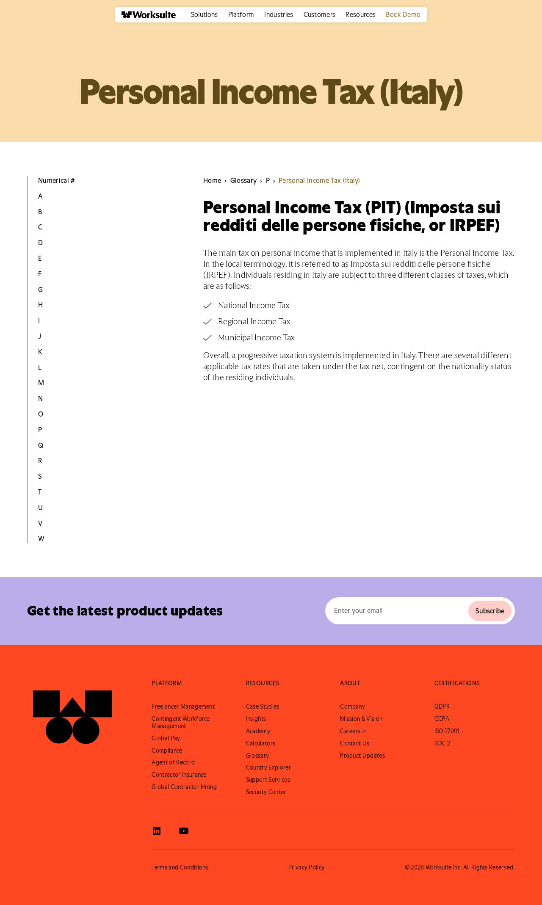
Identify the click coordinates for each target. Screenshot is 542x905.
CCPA (441, 719)
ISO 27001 (447, 731)
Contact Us (354, 743)
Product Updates (362, 755)
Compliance (167, 750)
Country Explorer (268, 767)
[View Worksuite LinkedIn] (157, 831)
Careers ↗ (352, 731)
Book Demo (403, 14)
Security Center (266, 792)
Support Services (268, 780)
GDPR (442, 706)
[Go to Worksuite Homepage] (72, 713)
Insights (256, 719)
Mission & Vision (361, 719)
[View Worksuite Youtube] (184, 831)
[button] (204, 14)
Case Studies (262, 706)
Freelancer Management (183, 706)
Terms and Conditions (180, 867)
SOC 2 (442, 743)
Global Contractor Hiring (184, 787)
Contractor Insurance (179, 774)
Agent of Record (173, 762)
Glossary (257, 755)
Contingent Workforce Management (181, 722)
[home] (145, 14)
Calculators (261, 743)
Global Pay (166, 738)
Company (352, 706)
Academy (258, 731)
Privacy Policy (306, 867)
